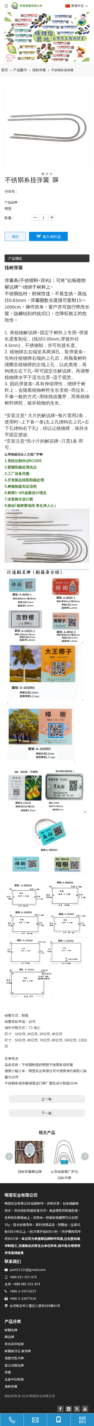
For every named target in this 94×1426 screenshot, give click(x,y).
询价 (15, 236)
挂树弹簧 (11, 1386)
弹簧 (8, 1372)
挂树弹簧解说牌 (30, 1171)
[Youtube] (85, 1408)
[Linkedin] (68, 1408)
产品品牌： (13, 202)
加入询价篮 (52, 236)
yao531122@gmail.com (28, 1269)
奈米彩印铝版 (14, 1343)
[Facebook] (60, 1408)
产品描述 (15, 258)
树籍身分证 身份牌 (18, 1351)
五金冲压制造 (14, 1379)
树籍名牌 (11, 1330)
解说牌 (9, 1336)
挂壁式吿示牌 (14, 1358)
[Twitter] (77, 1408)
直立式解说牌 (14, 1365)
